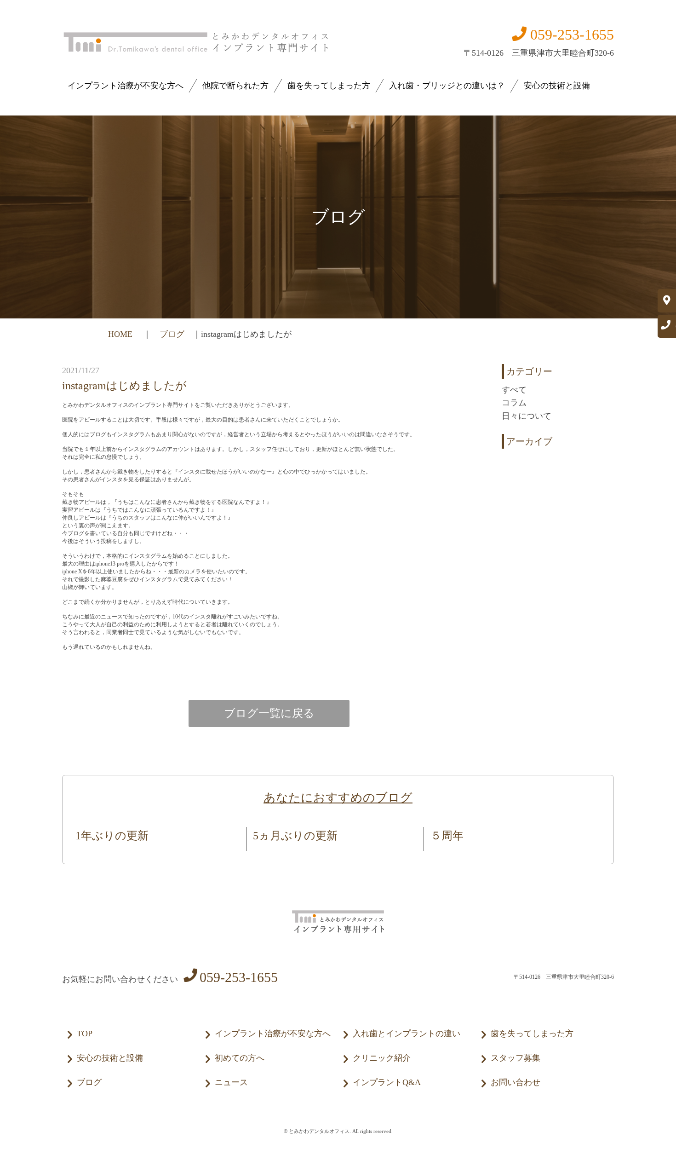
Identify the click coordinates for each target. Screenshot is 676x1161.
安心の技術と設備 (557, 85)
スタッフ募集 (515, 1058)
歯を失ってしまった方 (328, 85)
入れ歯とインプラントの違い (406, 1033)
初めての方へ (239, 1058)
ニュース (231, 1082)
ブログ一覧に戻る (269, 713)
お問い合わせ (515, 1082)
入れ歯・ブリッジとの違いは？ (447, 85)
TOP (84, 1033)
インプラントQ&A (387, 1082)
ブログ (172, 334)
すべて (514, 389)
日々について (526, 416)
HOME (121, 334)
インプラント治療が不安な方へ (125, 85)
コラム (514, 402)
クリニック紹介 (382, 1058)
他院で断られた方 (235, 85)
